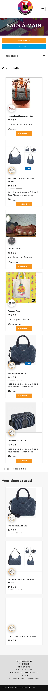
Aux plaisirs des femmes (20, 257)
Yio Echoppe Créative (18, 319)
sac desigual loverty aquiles (20, 116)
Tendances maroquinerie (20, 124)
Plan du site (24, 667)
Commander (24, 133)
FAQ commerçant (24, 661)
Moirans (14, 262)
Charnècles (15, 324)
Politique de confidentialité (24, 672)
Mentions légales (24, 670)
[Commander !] (24, 93)
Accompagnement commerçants (24, 678)
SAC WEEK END (14, 249)
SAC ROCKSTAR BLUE (17, 373)
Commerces (24, 40)
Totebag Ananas (15, 311)
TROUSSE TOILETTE (17, 440)
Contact (24, 675)
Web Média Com (28, 687)
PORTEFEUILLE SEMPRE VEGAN (22, 636)
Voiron (13, 129)
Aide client (24, 664)
